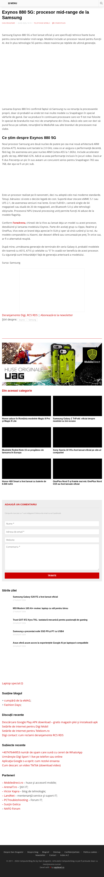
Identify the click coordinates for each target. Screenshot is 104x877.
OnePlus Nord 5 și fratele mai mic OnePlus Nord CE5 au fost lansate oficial (77, 482)
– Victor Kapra (10, 791)
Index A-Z (64, 855)
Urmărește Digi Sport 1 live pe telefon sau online (32, 756)
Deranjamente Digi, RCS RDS (20, 315)
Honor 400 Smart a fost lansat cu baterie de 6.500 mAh (24, 482)
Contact (52, 855)
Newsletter (40, 855)
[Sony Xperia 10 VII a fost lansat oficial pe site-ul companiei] (77, 439)
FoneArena (19, 222)
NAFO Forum (12, 808)
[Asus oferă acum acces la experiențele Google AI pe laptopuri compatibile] (7, 644)
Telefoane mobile (42, 23)
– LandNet (8, 795)
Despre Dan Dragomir (13, 852)
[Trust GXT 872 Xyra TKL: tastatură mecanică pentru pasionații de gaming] (7, 621)
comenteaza (60, 23)
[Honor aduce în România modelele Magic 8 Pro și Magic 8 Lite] (26, 408)
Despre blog (32, 852)
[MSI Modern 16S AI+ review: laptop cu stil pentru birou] (7, 609)
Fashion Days (12, 705)
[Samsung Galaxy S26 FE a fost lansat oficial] (7, 598)
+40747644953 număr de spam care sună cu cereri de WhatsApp (42, 752)
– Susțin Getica (11, 804)
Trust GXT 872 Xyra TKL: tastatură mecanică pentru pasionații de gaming (50, 620)
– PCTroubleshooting (15, 800)
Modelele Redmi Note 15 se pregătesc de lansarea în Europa (23, 451)
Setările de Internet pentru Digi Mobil (25, 726)
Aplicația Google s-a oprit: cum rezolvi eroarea (30, 761)
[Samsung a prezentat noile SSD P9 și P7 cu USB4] (7, 632)
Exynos (22, 320)
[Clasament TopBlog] (52, 821)
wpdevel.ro (59, 867)
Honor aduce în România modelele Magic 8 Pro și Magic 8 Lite (26, 419)
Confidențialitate (71, 852)
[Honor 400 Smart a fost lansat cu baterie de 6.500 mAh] (26, 471)
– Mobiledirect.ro (12, 782)
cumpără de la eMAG (17, 700)
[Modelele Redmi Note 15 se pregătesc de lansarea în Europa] (26, 439)
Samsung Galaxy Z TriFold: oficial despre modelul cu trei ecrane (74, 419)
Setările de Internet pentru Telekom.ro (26, 731)
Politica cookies (90, 852)
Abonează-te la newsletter (56, 315)
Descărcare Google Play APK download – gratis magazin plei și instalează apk (50, 722)
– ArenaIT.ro (9, 787)
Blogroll (45, 852)
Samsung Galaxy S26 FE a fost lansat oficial (35, 597)
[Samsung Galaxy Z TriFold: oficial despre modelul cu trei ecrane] (77, 408)
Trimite (52, 575)
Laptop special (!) (12, 683)
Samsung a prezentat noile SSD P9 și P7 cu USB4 (38, 631)
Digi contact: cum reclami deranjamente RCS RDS (33, 735)
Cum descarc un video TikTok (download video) (31, 765)
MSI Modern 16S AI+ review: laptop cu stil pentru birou (40, 608)
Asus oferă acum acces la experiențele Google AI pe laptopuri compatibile (50, 643)
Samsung (32, 320)
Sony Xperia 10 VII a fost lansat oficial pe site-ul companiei (77, 451)
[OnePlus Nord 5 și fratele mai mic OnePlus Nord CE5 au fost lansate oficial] (77, 471)
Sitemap (57, 852)
